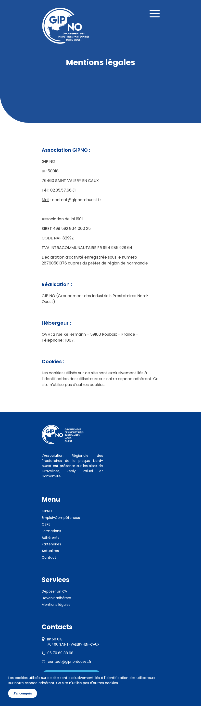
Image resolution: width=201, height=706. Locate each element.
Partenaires (51, 544)
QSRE (46, 524)
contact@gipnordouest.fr (69, 661)
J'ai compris (22, 693)
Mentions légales (56, 604)
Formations (51, 530)
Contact (49, 557)
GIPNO (47, 511)
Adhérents (50, 537)
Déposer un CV (54, 591)
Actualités (50, 550)
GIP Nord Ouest (66, 25)
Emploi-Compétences (61, 517)
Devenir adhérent (57, 597)
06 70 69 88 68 (60, 653)
